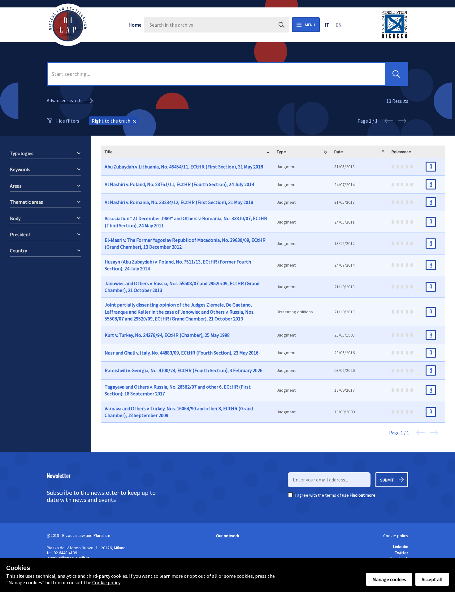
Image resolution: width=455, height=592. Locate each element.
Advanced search (64, 100)
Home (134, 25)
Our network (227, 535)
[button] (396, 74)
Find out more (362, 495)
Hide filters (67, 121)
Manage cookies (389, 579)
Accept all (432, 579)
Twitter (401, 552)
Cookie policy (395, 535)
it (327, 25)
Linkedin (400, 546)
